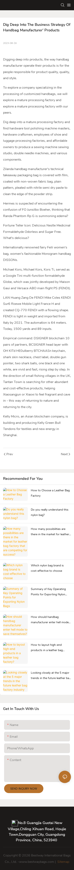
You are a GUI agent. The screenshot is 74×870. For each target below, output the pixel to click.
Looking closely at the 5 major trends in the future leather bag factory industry (51, 676)
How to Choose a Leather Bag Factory (50, 493)
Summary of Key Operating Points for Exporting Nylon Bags (48, 592)
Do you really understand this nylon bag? (49, 512)
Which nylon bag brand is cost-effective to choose (47, 568)
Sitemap (63, 862)
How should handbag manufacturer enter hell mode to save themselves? (50, 620)
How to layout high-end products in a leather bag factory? (47, 648)
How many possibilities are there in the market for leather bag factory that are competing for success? (51, 532)
